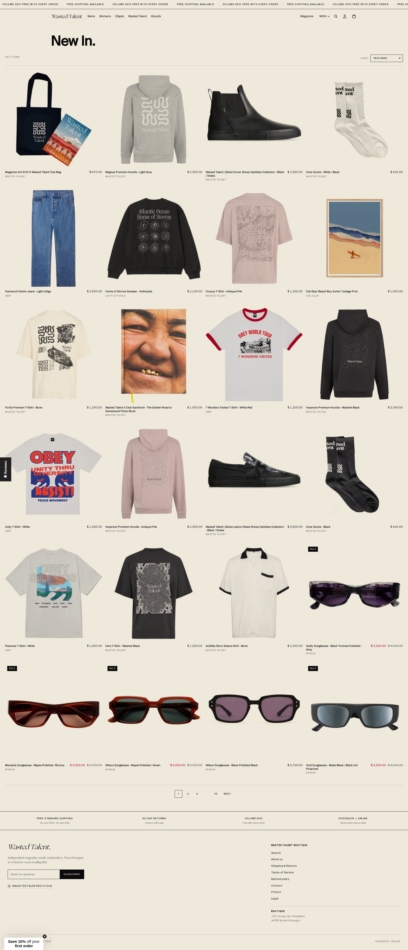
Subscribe (72, 874)
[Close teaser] (44, 936)
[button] (23, 944)
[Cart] (354, 16)
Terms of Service (282, 872)
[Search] (335, 16)
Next (227, 793)
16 (215, 793)
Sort (365, 58)
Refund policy (280, 879)
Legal (274, 898)
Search (276, 852)
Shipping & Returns (284, 865)
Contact (276, 885)
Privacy (276, 892)
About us (277, 859)
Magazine (306, 16)
